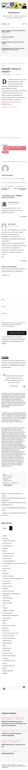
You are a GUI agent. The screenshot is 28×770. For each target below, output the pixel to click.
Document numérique (8, 576)
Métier (4, 623)
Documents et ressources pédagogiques (13, 578)
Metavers (5, 620)
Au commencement (8, 545)
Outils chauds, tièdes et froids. (10, 633)
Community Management (9, 561)
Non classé (5, 628)
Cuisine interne (6, 568)
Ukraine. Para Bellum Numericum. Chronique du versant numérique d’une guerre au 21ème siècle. (14, 723)
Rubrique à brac (6, 650)
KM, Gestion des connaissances (11, 615)
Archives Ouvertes (7, 543)
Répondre (23, 216)
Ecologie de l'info (7, 583)
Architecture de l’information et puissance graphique (12, 734)
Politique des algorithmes (9, 638)
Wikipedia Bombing (8, 753)
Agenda (5, 535)
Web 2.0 (5, 668)
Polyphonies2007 (7, 640)
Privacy (4, 645)
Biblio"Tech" (6, 548)
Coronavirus (6, 566)
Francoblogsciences (8, 597)
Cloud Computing (7, 558)
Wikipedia (4, 65)
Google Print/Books (7, 603)
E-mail (4, 306)
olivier (19, 137)
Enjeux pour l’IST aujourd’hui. (8, 188)
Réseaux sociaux (7, 648)
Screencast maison (8, 653)
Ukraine (4, 663)
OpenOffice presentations (10, 137)
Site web (4, 313)
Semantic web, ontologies (9, 655)
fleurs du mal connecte (8, 591)
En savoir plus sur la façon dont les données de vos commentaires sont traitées (14, 341)
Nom (3, 299)
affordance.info (14, 12)
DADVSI (4, 571)
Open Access (6, 630)
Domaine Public (6, 581)
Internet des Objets (7, 613)
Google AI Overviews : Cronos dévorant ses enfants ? (13, 42)
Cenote (12, 766)
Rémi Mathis (12, 224)
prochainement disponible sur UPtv (11, 102)
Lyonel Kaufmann (13, 202)
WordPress (5, 767)
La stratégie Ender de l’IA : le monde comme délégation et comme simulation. (13, 49)
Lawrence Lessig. (14, 386)
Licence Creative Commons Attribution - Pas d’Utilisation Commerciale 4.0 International (14, 365)
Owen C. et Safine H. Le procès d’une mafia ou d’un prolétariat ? (13, 31)
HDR (4, 605)
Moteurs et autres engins (9, 625)
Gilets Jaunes (6, 600)
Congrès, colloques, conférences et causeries (13, 63)
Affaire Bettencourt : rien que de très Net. (13, 745)
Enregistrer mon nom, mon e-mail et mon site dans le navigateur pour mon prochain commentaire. (13, 324)
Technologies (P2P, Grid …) (9, 660)
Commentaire (6, 275)
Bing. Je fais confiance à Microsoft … (20, 188)
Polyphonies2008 (7, 643)
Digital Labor (6, 573)
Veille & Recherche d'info (9, 665)
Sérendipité (5, 658)
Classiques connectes (8, 556)
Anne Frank (5, 538)
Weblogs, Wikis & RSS (8, 670)
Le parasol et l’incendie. (8, 37)
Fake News (5, 588)
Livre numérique (7, 618)
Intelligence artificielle (8, 610)
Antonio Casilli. (5, 406)
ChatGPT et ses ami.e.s (9, 553)
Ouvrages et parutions (8, 635)
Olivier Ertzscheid (6, 74)
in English (5, 608)
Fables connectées (7, 586)
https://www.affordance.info (9, 178)
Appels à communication (9, 540)
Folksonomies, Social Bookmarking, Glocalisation (11, 594)
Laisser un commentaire (16, 333)
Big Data (5, 551)
